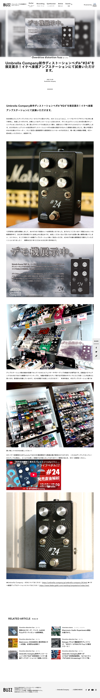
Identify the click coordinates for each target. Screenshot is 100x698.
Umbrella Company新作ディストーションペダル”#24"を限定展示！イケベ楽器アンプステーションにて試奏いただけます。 (33, 656)
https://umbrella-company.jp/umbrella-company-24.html (64, 582)
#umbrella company (50, 81)
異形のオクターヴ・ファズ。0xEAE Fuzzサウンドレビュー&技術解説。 (32, 631)
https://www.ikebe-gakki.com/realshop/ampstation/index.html (64, 585)
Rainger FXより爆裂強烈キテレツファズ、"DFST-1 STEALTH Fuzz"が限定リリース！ (76, 644)
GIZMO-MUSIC (78, 689)
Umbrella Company (63, 689)
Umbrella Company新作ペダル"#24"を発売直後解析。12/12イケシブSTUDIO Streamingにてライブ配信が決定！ (76, 656)
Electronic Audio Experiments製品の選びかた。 (76, 631)
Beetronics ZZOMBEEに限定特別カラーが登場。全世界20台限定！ (33, 643)
